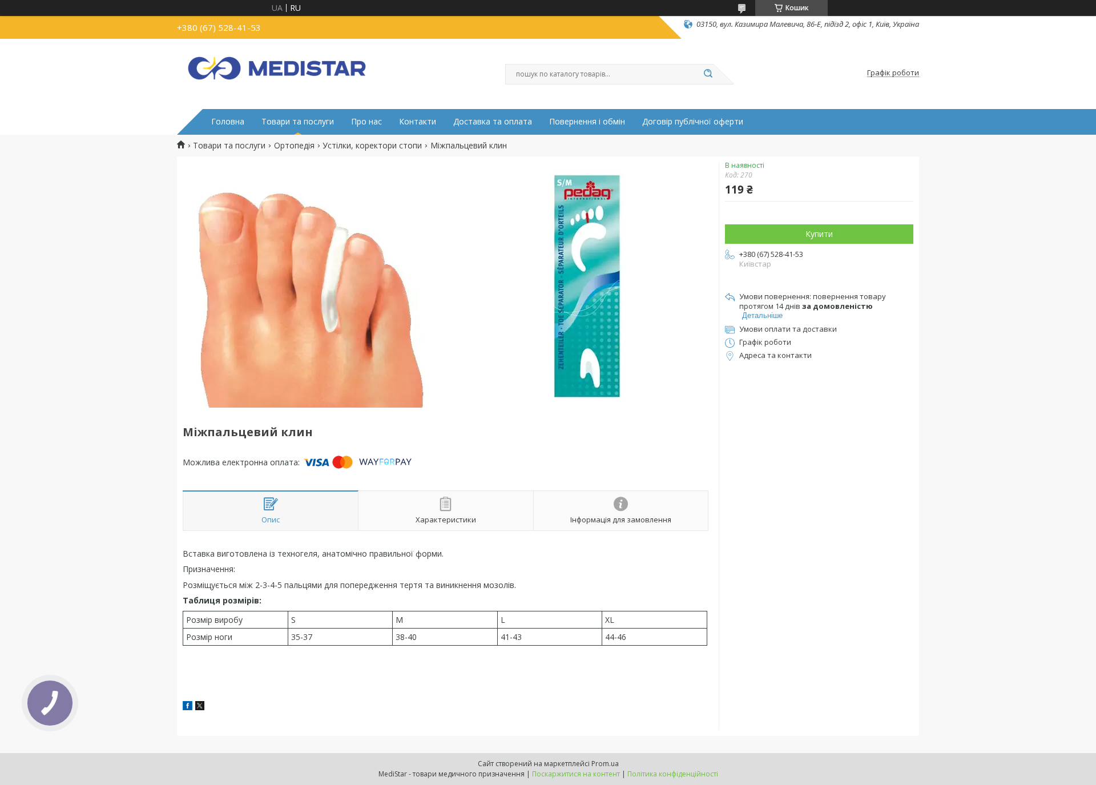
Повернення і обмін (587, 122)
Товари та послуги (297, 122)
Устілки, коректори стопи (372, 145)
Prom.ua (605, 763)
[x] (199, 707)
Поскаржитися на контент (576, 774)
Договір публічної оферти (692, 122)
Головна (227, 122)
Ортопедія (294, 145)
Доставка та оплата (492, 122)
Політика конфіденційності (672, 774)
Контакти (417, 122)
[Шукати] (707, 74)
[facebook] (187, 707)
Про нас (366, 122)
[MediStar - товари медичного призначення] (277, 73)
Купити (819, 233)
